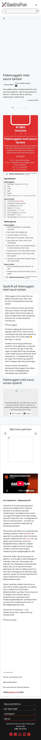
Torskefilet (22, 165)
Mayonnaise (19, 201)
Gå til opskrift (16, 413)
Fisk (21, 162)
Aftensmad (16, 162)
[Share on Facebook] (22, 127)
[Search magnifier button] (37, 11)
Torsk (15, 165)
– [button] (15, 134)
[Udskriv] (17, 127)
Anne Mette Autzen (23, 83)
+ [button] (25, 133)
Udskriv (28, 413)
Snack (32, 162)
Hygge (26, 162)
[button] (24, 127)
